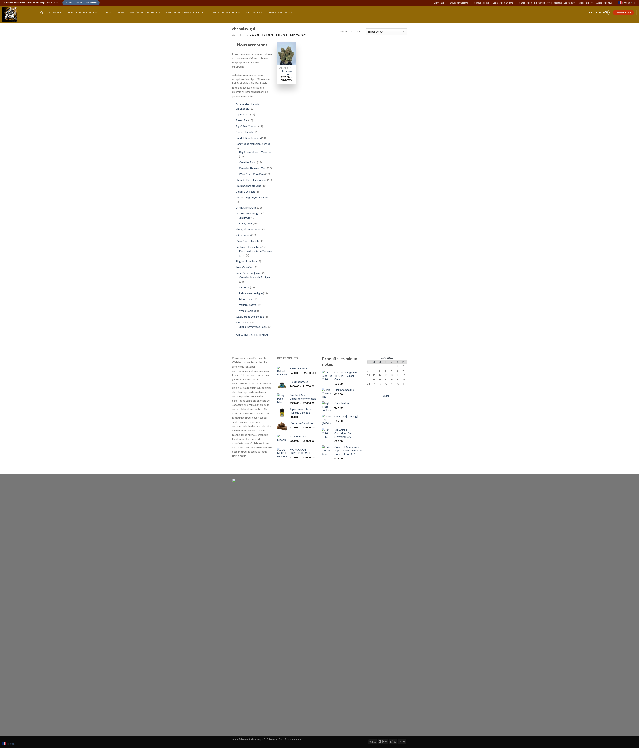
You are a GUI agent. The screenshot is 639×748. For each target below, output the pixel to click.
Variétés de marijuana (503, 2)
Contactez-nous (481, 2)
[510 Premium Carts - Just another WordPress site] (18, 14)
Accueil (238, 35)
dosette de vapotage (563, 2)
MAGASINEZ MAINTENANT (252, 334)
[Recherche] (42, 12)
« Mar (386, 395)
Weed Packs (584, 2)
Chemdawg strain (286, 72)
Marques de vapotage (458, 2)
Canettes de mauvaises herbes (533, 2)
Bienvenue (439, 2)
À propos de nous (604, 2)
